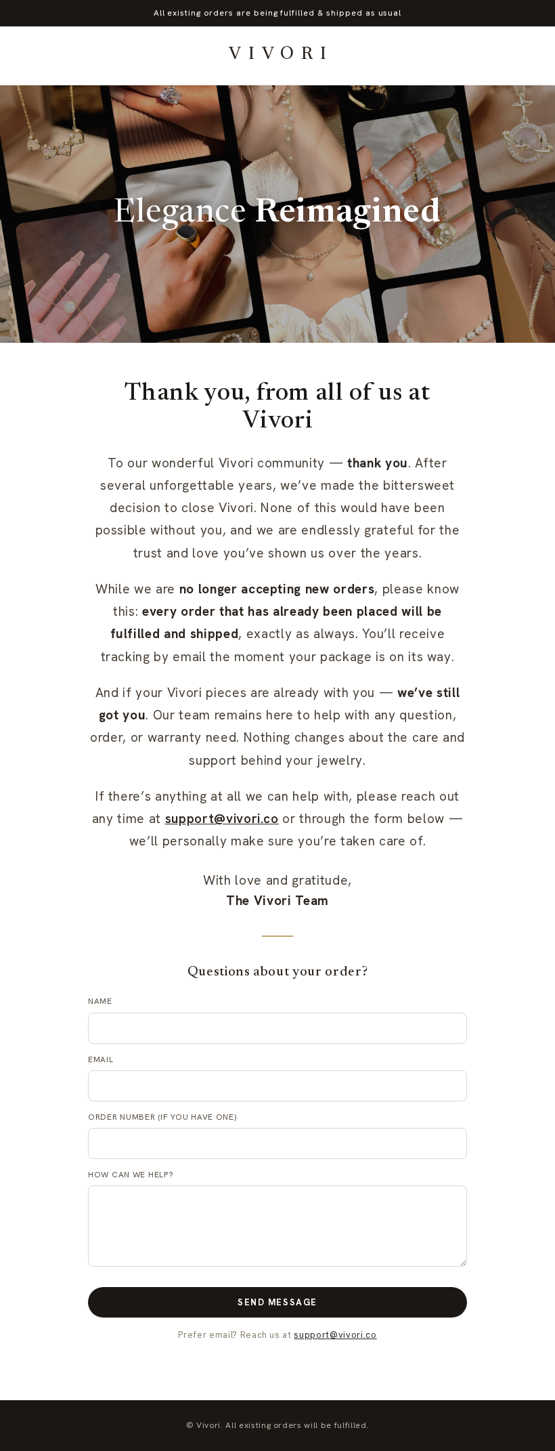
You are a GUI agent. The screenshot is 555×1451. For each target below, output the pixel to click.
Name (100, 1001)
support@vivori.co (222, 818)
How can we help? (131, 1174)
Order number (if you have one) (162, 1117)
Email (101, 1059)
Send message (277, 1302)
